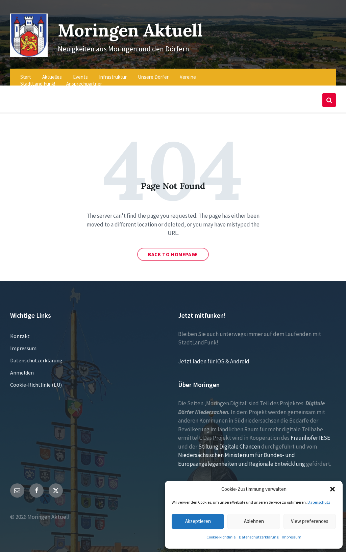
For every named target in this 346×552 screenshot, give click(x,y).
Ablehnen (254, 521)
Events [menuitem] (80, 77)
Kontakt (20, 336)
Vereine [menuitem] (188, 77)
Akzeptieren (198, 521)
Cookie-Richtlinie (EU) (36, 384)
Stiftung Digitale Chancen (229, 446)
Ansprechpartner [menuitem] (84, 83)
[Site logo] (29, 55)
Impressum (291, 536)
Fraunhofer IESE (310, 437)
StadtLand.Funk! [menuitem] (37, 83)
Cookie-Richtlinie (221, 536)
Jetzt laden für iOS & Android (213, 361)
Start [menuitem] (25, 77)
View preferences (309, 521)
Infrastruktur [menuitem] (113, 77)
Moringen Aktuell (130, 30)
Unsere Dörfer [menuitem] (153, 77)
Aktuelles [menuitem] (52, 77)
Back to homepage (173, 254)
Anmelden (22, 372)
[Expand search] (329, 100)
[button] (332, 489)
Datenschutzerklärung (258, 536)
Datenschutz (318, 502)
